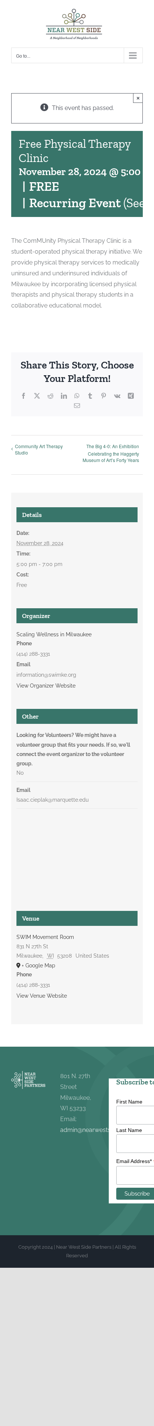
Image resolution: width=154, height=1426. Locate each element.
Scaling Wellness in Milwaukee (54, 634)
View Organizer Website (46, 686)
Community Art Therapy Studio (39, 449)
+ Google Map (38, 965)
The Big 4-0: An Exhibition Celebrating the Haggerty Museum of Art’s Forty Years (111, 453)
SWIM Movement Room (45, 937)
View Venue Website (41, 996)
